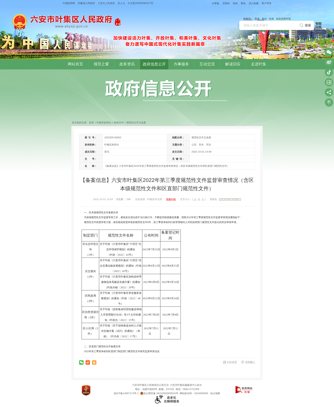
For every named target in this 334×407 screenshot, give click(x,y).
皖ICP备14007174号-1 (126, 393)
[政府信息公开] (166, 90)
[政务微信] (329, 52)
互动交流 (207, 64)
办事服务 (181, 64)
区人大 (121, 3)
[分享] (329, 92)
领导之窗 (101, 64)
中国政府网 (69, 3)
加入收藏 (254, 3)
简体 (235, 3)
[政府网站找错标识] (243, 389)
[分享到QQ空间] (94, 362)
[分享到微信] (81, 362)
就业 (264, 18)
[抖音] (329, 72)
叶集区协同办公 (329, 82)
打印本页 (232, 362)
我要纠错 (171, 199)
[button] (214, 3)
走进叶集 (258, 64)
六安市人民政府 (106, 3)
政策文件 (119, 122)
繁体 (243, 3)
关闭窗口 (250, 362)
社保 (271, 18)
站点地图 (215, 393)
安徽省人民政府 (86, 3)
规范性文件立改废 (136, 122)
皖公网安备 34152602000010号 (161, 393)
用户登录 (266, 3)
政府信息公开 (154, 64)
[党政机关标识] (86, 390)
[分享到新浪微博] (88, 362)
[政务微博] (329, 62)
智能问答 (318, 25)
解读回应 (233, 64)
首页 (91, 122)
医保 (257, 18)
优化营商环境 (283, 18)
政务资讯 (127, 64)
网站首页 (75, 64)
